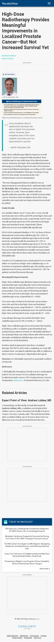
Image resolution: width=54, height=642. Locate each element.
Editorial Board (12, 636)
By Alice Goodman (9, 56)
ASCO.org (37, 638)
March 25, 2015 (7, 59)
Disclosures (34, 636)
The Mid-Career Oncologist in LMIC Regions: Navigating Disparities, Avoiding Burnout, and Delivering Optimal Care (27, 546)
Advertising (24, 636)
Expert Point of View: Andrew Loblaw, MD (26, 400)
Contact (44, 636)
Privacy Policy (17, 638)
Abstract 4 (18, 380)
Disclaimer (28, 638)
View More (44, 569)
